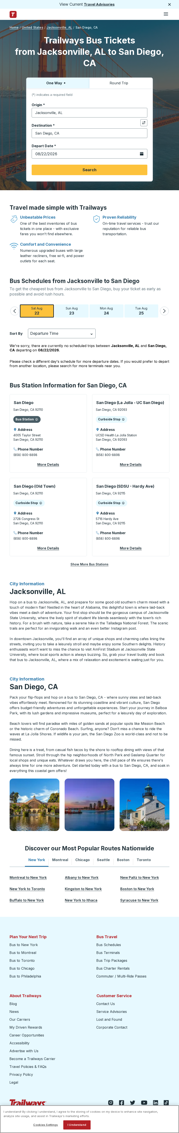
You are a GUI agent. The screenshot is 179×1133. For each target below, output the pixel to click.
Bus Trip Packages (111, 960)
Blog (13, 1004)
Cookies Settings (45, 1124)
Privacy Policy (21, 1074)
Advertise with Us (23, 1051)
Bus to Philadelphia (25, 976)
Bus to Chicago (21, 968)
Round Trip (119, 83)
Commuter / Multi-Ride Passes (121, 976)
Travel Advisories (99, 4)
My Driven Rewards (25, 1027)
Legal (13, 1082)
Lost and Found (109, 1019)
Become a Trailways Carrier (33, 1059)
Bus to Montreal (22, 952)
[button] (14, 311)
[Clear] (142, 112)
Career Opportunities (26, 1035)
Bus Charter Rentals (113, 968)
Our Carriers (19, 1019)
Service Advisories (111, 1011)
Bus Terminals (108, 952)
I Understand (76, 1124)
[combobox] (89, 112)
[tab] (36, 859)
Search (89, 170)
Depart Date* (44, 146)
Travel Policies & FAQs (27, 1066)
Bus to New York (23, 945)
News (14, 1011)
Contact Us (105, 1004)
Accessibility (19, 1043)
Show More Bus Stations (89, 564)
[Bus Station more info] (36, 419)
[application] (48, 433)
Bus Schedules (108, 945)
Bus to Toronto (22, 960)
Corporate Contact (111, 1027)
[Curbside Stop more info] (123, 419)
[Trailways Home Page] (13, 14)
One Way (54, 83)
